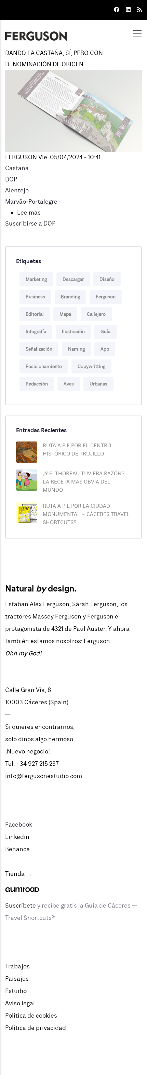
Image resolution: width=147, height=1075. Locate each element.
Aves (69, 384)
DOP (11, 179)
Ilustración (73, 332)
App (105, 349)
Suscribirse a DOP (30, 223)
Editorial (35, 314)
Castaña (17, 168)
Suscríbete (20, 905)
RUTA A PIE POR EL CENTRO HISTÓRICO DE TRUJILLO (77, 449)
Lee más (29, 212)
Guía (105, 332)
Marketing (36, 279)
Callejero (96, 314)
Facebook (18, 824)
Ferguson (106, 297)
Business (35, 297)
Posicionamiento (44, 366)
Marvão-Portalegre (31, 201)
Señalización (39, 349)
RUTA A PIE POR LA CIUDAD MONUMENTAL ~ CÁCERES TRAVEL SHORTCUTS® (86, 514)
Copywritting (91, 366)
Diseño (107, 279)
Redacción (37, 384)
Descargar (73, 279)
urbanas (98, 384)
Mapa (65, 314)
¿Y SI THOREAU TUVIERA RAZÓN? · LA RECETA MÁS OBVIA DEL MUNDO (85, 481)
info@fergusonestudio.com (43, 776)
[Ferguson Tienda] (22, 886)
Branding (70, 297)
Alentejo (17, 190)
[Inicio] (36, 32)
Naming (76, 349)
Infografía (36, 332)
